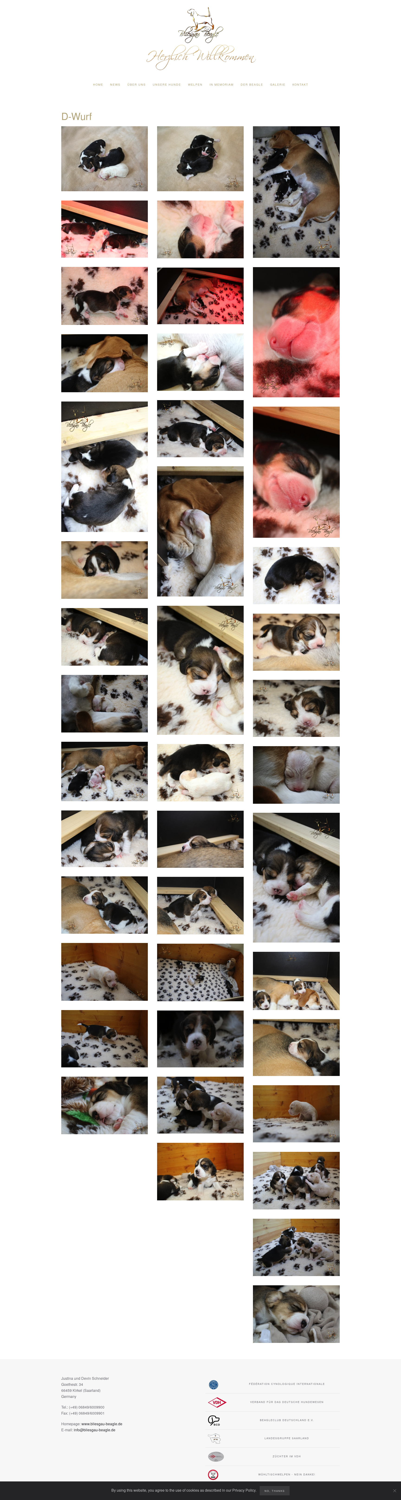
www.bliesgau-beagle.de (101, 1423)
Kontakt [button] (300, 84)
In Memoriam (222, 84)
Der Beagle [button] (252, 84)
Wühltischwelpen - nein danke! (286, 1474)
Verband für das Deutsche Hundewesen (287, 1402)
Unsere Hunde (167, 84)
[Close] (394, 1490)
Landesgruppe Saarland (287, 1438)
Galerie (277, 84)
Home (98, 84)
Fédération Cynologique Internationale (287, 1384)
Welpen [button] (195, 84)
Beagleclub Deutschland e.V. (287, 1420)
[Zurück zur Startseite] (200, 38)
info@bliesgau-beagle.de (94, 1429)
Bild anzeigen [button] (104, 159)
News (115, 84)
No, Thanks (275, 1491)
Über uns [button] (136, 84)
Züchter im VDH (287, 1456)
